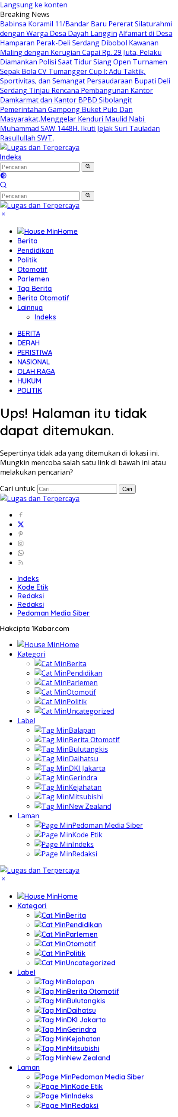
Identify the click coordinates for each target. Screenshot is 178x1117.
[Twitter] (20, 524)
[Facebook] (20, 515)
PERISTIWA (34, 352)
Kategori (31, 654)
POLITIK (29, 390)
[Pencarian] (3, 186)
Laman (28, 815)
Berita (27, 240)
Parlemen (33, 278)
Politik (27, 259)
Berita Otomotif (43, 298)
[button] (88, 167)
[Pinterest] (20, 534)
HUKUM (29, 381)
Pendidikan (35, 250)
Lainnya (30, 307)
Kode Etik (32, 587)
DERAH (28, 342)
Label (26, 720)
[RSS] (20, 562)
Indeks (11, 157)
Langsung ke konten (33, 5)
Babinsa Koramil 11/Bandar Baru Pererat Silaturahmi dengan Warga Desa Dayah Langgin (86, 28)
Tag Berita (34, 288)
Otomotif (32, 269)
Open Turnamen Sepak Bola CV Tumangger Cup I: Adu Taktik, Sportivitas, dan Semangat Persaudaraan (83, 71)
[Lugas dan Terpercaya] (39, 147)
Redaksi (30, 595)
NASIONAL (33, 361)
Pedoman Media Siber (53, 613)
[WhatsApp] (20, 553)
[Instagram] (20, 543)
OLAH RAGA (36, 371)
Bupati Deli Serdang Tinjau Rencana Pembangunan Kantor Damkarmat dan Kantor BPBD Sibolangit (85, 90)
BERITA (28, 333)
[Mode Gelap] (3, 176)
